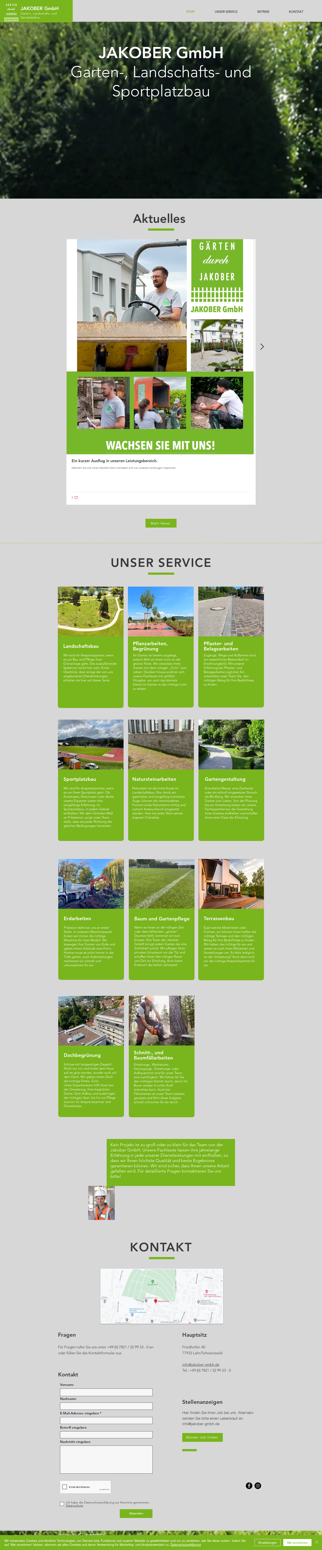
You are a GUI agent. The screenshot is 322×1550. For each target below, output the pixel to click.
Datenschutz (93, 1534)
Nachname (68, 1398)
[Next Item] (262, 346)
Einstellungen (267, 1542)
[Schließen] (316, 1542)
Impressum (67, 1534)
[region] (171, 1165)
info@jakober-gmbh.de (200, 1364)
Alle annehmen (297, 1542)
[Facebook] (249, 1485)
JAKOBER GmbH (40, 8)
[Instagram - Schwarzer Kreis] (258, 1485)
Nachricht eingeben (75, 1441)
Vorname (67, 1384)
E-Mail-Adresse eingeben (79, 1413)
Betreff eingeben (73, 1427)
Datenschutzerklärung (185, 1544)
